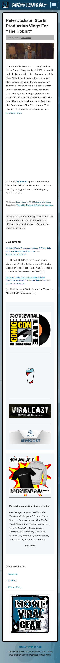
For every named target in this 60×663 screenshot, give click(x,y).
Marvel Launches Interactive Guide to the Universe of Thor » (27, 226)
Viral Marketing (35, 202)
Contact (12, 580)
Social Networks (22, 202)
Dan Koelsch (26, 38)
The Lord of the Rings (35, 205)
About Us (12, 574)
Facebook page (14, 113)
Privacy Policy (15, 587)
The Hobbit (21, 181)
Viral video (49, 205)
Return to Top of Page (30, 647)
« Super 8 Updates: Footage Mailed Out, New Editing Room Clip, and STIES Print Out (29, 218)
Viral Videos (46, 202)
